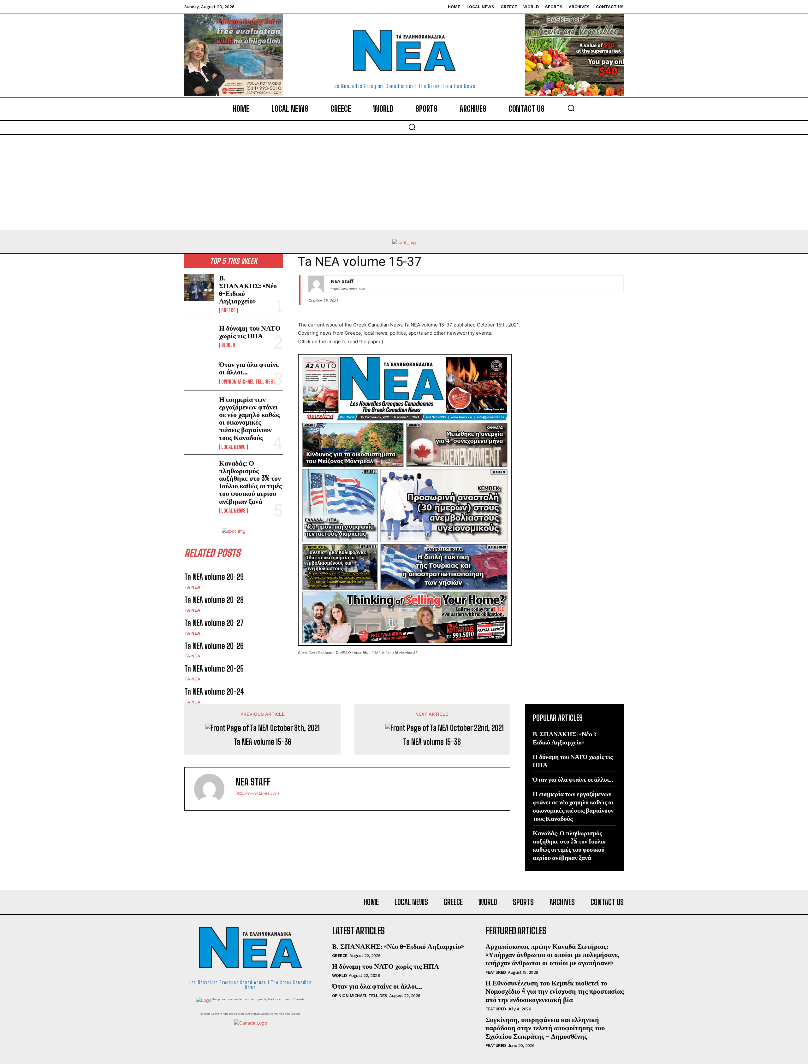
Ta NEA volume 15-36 (262, 742)
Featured (495, 972)
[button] (571, 107)
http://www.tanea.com (348, 288)
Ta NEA (192, 587)
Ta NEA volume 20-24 (214, 691)
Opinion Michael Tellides (247, 381)
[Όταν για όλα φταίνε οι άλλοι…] (199, 372)
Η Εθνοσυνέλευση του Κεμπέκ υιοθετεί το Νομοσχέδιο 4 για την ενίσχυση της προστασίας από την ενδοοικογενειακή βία (554, 991)
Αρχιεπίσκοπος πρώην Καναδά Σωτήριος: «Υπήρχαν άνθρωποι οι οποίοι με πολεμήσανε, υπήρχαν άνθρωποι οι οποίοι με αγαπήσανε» (552, 954)
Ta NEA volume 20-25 (214, 668)
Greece (228, 310)
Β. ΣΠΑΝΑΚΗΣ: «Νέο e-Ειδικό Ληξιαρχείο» (248, 289)
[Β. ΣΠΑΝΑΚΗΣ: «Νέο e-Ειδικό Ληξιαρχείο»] (199, 287)
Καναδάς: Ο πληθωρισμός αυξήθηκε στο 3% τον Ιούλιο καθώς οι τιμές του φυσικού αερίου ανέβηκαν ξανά (250, 482)
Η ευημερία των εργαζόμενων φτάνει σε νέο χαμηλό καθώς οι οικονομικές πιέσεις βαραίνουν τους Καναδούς (249, 418)
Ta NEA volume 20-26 (214, 645)
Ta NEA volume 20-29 (214, 576)
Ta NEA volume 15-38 (432, 742)
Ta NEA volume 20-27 (214, 622)
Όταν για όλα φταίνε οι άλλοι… (249, 368)
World (228, 345)
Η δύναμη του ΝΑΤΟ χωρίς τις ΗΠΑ (250, 332)
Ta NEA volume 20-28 (214, 599)
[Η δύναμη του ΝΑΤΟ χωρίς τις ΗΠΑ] (199, 336)
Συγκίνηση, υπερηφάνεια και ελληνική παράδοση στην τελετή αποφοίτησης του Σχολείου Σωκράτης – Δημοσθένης (545, 1027)
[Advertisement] (404, 182)
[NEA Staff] (316, 284)
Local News (233, 447)
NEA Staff (342, 281)
